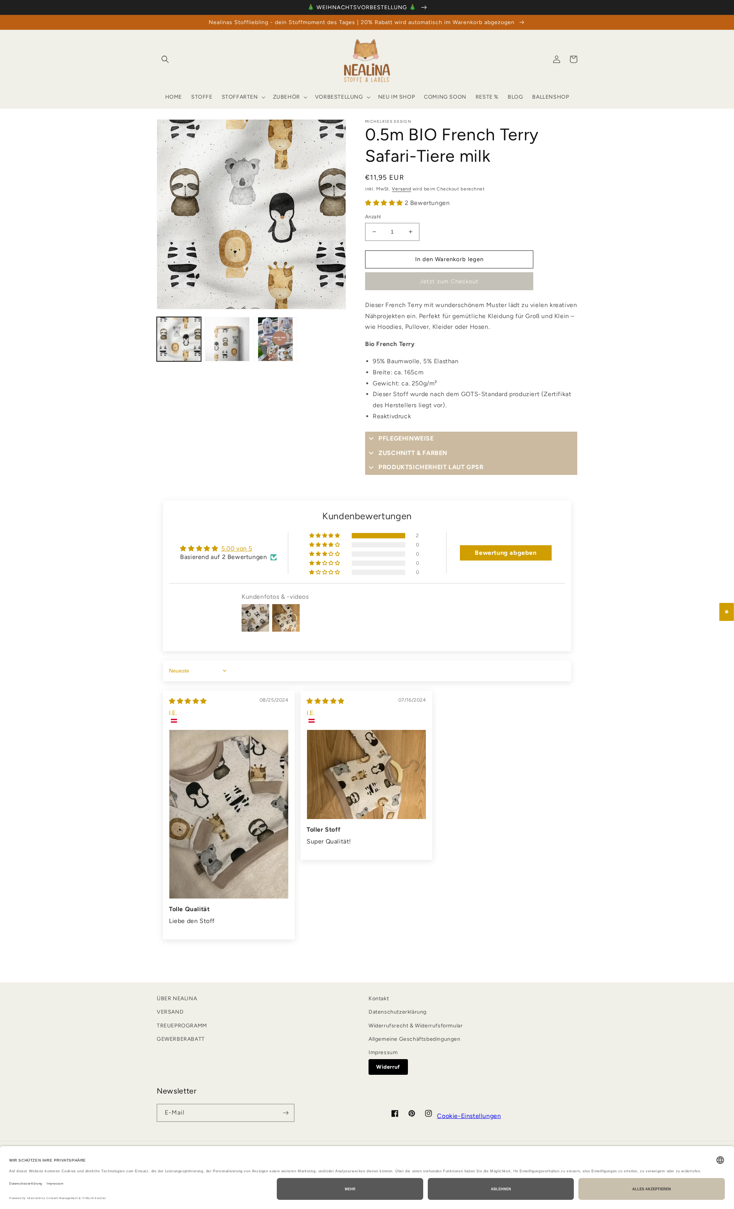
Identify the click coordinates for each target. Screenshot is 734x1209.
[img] (188, 701)
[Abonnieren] (285, 1113)
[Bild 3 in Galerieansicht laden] (275, 339)
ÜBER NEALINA (177, 998)
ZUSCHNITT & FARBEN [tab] (412, 453)
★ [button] (727, 612)
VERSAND (170, 1012)
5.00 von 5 (236, 548)
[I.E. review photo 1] (229, 814)
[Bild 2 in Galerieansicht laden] (227, 339)
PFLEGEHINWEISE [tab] (406, 438)
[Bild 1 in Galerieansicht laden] (179, 339)
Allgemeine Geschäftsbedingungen (415, 1039)
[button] (165, 59)
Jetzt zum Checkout (449, 281)
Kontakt (379, 998)
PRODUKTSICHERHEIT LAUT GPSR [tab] (430, 467)
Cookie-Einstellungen (469, 1116)
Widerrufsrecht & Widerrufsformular (416, 1025)
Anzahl (373, 216)
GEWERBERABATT (181, 1039)
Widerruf (388, 1067)
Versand (401, 189)
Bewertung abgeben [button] (505, 552)
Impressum (383, 1052)
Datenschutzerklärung (398, 1012)
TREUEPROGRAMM (182, 1025)
